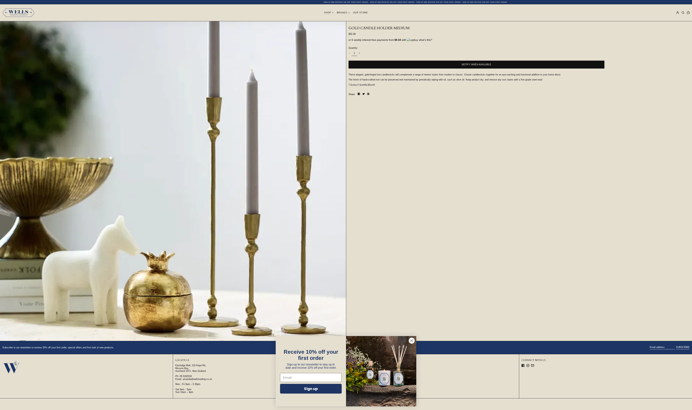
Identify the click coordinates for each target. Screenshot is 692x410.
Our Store (360, 12)
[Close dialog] (412, 340)
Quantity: (353, 48)
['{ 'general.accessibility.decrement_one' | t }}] (349, 53)
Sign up (311, 388)
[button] (683, 13)
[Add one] (359, 53)
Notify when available (476, 64)
